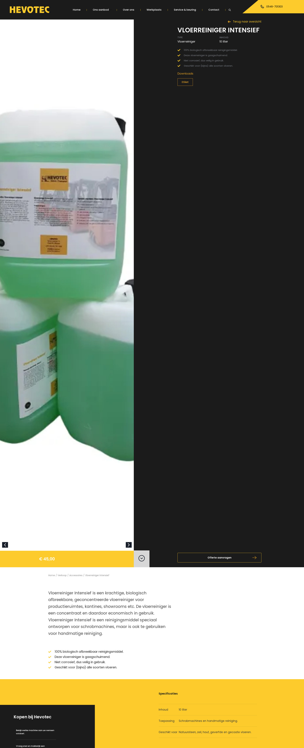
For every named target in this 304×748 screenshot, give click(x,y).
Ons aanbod (101, 10)
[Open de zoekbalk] (230, 9)
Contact (213, 10)
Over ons (128, 10)
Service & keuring (185, 10)
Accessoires (244, 22)
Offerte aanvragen (219, 557)
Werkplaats (154, 10)
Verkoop (62, 575)
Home (76, 10)
